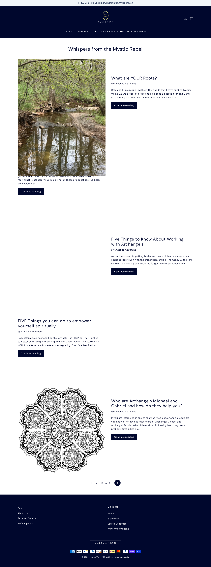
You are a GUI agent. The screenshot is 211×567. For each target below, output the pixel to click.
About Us (23, 513)
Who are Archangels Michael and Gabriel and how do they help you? (147, 403)
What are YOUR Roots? (134, 78)
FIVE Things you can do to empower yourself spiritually (54, 323)
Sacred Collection (105, 31)
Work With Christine (132, 31)
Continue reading (124, 105)
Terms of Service (27, 518)
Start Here (83, 31)
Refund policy (25, 523)
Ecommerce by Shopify (119, 557)
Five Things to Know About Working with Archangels (147, 241)
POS (103, 557)
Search (21, 508)
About (69, 31)
